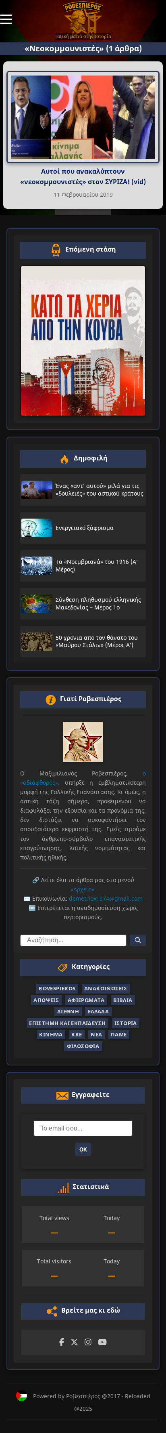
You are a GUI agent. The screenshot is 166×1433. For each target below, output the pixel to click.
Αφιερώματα (86, 1000)
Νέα (96, 1034)
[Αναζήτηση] (138, 940)
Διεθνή (68, 1011)
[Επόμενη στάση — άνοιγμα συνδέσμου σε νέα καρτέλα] (83, 340)
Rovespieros (57, 988)
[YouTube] (102, 1342)
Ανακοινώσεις (105, 988)
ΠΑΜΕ (119, 1034)
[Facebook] (61, 1342)
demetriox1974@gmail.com (106, 898)
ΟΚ (83, 1150)
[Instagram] (88, 1342)
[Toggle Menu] (6, 19)
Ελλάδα (98, 1011)
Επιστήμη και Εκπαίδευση (67, 1023)
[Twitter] (74, 1342)
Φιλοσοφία (83, 1046)
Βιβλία (122, 1000)
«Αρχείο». (83, 889)
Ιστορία (125, 1023)
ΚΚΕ (76, 1034)
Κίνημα (50, 1034)
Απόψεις (46, 1000)
